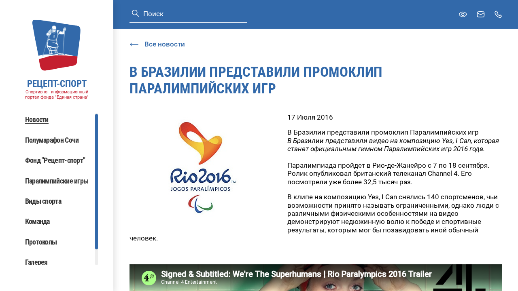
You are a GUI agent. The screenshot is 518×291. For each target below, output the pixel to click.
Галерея (36, 262)
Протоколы (41, 242)
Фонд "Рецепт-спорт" (55, 160)
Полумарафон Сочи (52, 140)
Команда (37, 221)
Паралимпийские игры (57, 181)
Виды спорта (43, 201)
